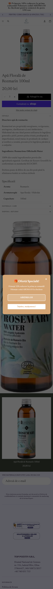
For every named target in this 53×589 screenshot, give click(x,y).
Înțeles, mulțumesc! (27, 307)
